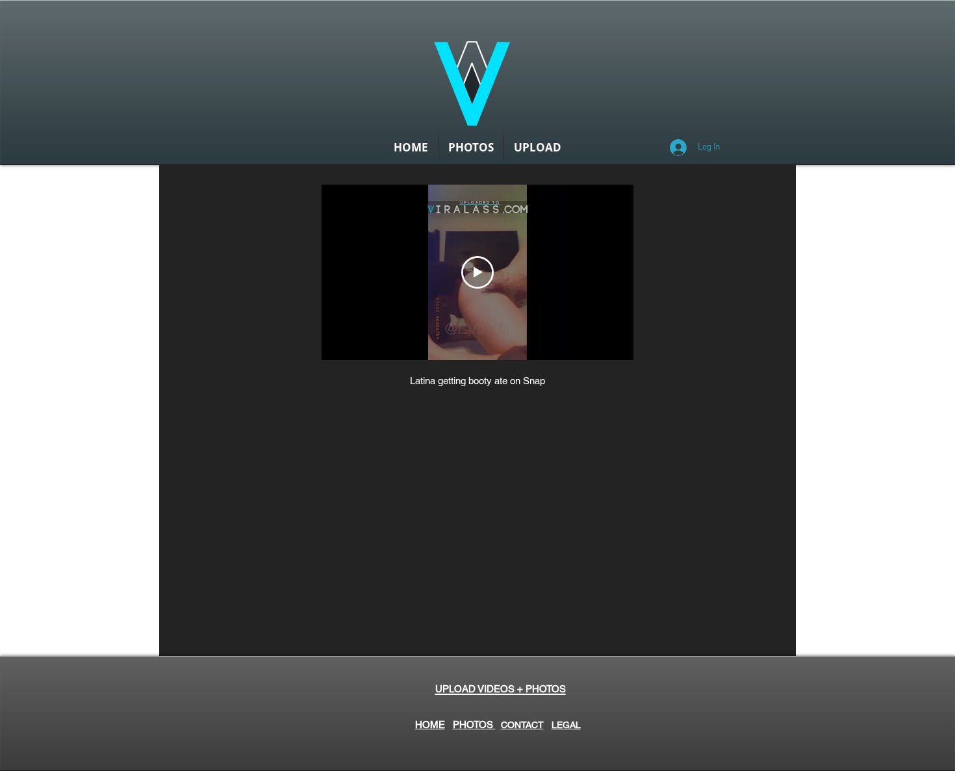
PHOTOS (474, 724)
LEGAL (566, 725)
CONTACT (522, 725)
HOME (430, 724)
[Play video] (477, 272)
